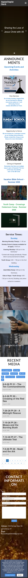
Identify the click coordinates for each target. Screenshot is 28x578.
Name (3, 491)
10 (5, 463)
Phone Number (6, 501)
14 (18, 463)
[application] (14, 192)
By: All (22, 373)
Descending (20, 376)
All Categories (6, 370)
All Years (4, 373)
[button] (2, 30)
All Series (13, 373)
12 (11, 463)
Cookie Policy (16, 572)
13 (14, 463)
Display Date (9, 376)
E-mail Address (6, 496)
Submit (14, 520)
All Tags (16, 370)
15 (21, 463)
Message (4, 505)
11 (8, 463)
